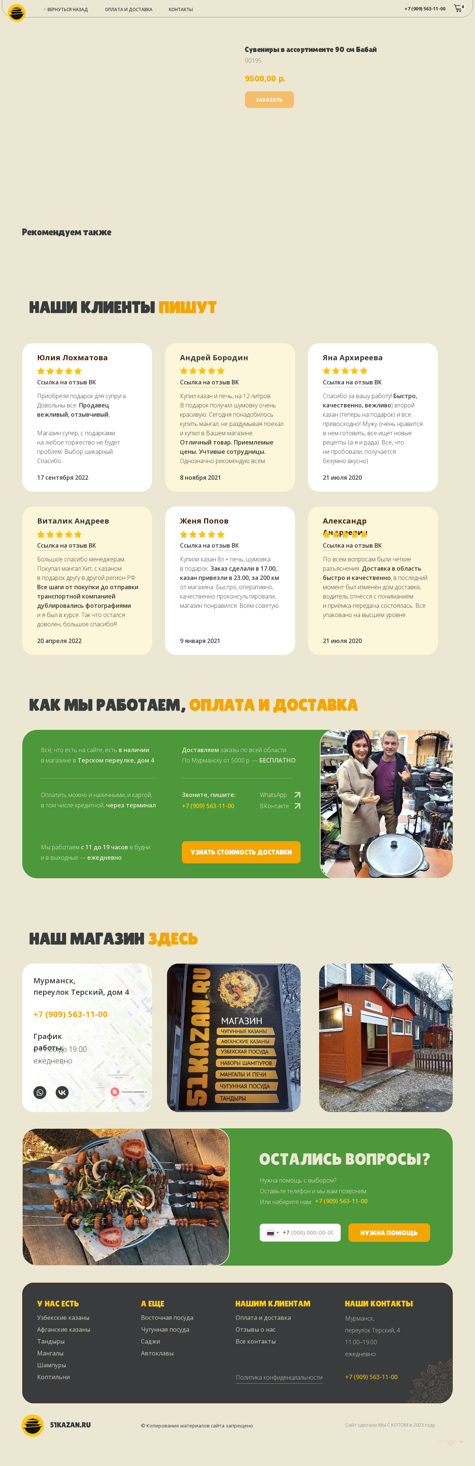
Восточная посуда (167, 1318)
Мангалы (50, 1353)
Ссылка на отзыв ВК (209, 545)
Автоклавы (157, 1353)
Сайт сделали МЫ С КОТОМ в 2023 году (390, 1424)
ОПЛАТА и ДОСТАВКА (129, 9)
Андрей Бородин (214, 357)
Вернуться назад (68, 9)
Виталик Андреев (73, 521)
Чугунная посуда (165, 1329)
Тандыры (51, 1341)
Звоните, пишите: (209, 795)
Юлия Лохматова (72, 357)
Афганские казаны (63, 1329)
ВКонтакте (274, 806)
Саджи (150, 1341)
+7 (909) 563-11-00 (424, 8)
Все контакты (256, 1341)
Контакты (181, 9)
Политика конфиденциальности (279, 1377)
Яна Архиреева (353, 357)
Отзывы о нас (255, 1329)
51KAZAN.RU (70, 1425)
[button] (241, 852)
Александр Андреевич (345, 526)
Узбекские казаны (63, 1318)
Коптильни (53, 1377)
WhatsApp (273, 795)
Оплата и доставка (263, 1318)
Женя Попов (204, 521)
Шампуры (51, 1365)
